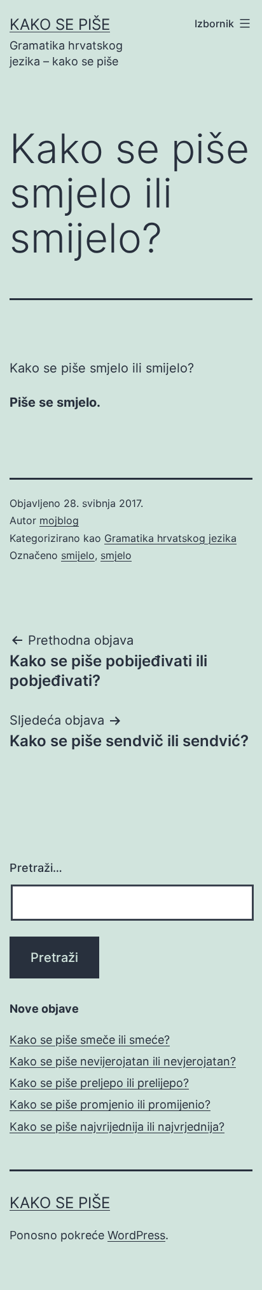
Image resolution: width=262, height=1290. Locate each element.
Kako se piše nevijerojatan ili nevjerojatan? (123, 1061)
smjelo (116, 555)
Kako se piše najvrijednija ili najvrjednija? (117, 1126)
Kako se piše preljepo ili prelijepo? (99, 1082)
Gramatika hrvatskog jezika (170, 538)
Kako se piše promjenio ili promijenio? (110, 1104)
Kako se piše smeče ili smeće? (90, 1039)
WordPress (136, 1235)
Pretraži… (36, 867)
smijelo (78, 555)
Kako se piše (60, 24)
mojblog (59, 520)
